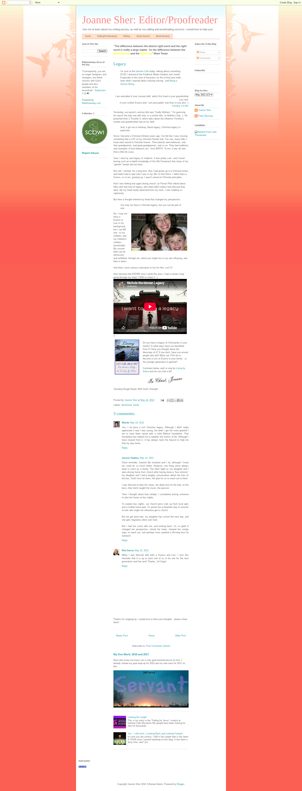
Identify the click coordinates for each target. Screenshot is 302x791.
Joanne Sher (204, 110)
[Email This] (168, 400)
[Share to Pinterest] (182, 400)
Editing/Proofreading (107, 36)
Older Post (180, 635)
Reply (125, 447)
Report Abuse (90, 152)
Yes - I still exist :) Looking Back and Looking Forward (155, 733)
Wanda (125, 422)
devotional (126, 405)
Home (88, 36)
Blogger (180, 784)
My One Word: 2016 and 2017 (131, 654)
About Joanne (143, 36)
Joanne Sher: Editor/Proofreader (150, 20)
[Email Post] (162, 400)
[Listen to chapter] (88, 93)
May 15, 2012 (142, 550)
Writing (126, 36)
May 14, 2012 (137, 422)
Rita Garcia (128, 550)
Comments (205, 58)
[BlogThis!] (172, 400)
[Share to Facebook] (178, 400)
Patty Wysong (205, 116)
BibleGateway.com (91, 103)
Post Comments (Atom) (158, 646)
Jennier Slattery (130, 458)
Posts (202, 52)
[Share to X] (175, 400)
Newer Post (122, 635)
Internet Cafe (142, 71)
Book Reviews (163, 36)
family (136, 405)
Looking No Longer (137, 717)
